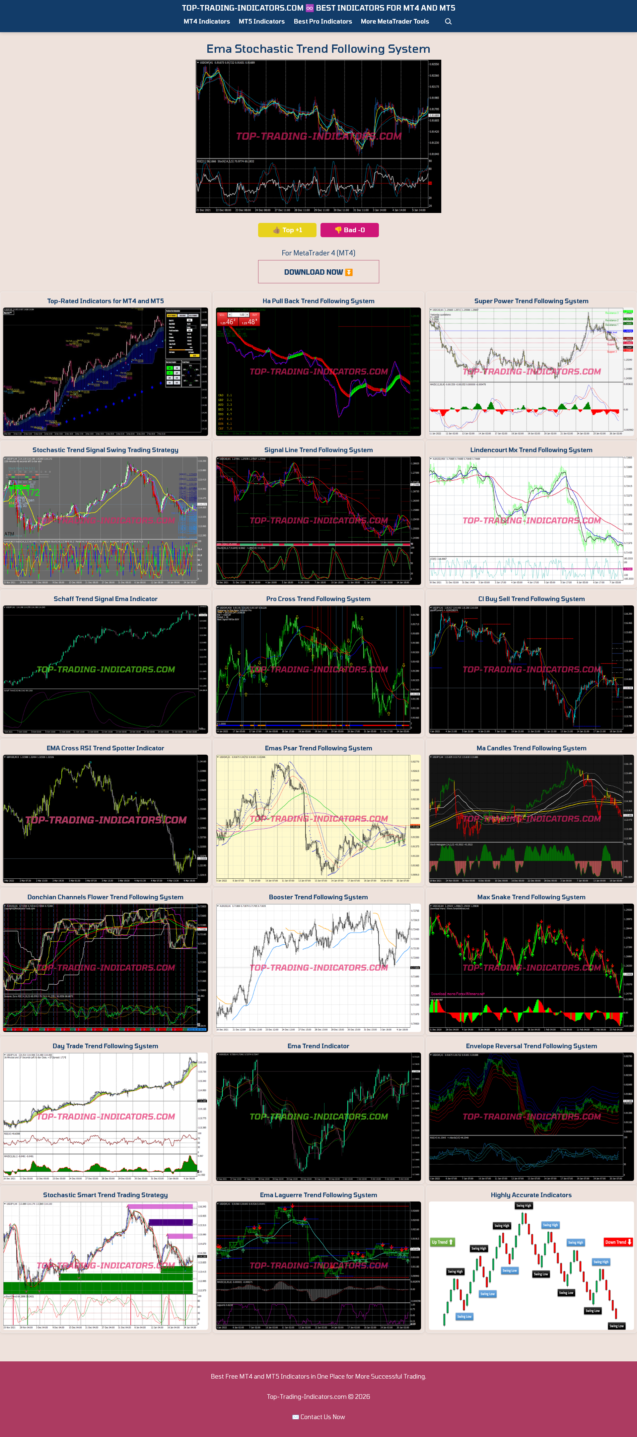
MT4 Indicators (207, 21)
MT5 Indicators (262, 21)
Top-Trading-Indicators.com (307, 1396)
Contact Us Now (323, 1416)
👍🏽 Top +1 (287, 230)
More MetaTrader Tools (395, 21)
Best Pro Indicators (323, 21)
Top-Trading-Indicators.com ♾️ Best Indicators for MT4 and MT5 (319, 7)
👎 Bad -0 (349, 230)
